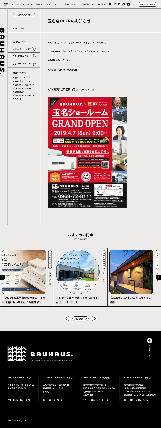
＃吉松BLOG (18, 88)
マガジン (56, 4)
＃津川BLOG (30, 95)
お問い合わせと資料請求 (147, 4)
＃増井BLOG (18, 85)
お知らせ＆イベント (71, 4)
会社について (18, 5)
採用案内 (101, 4)
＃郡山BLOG (18, 95)
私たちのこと (17, 4)
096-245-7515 (138, 400)
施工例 (30, 4)
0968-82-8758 (98, 400)
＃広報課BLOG (19, 92)
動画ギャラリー (89, 4)
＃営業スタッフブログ (21, 78)
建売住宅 (43, 5)
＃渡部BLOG (30, 85)
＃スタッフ (17, 99)
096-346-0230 (22, 400)
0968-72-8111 (56, 400)
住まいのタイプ (42, 4)
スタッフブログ (24, 14)
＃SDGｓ (28, 88)
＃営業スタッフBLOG (21, 81)
